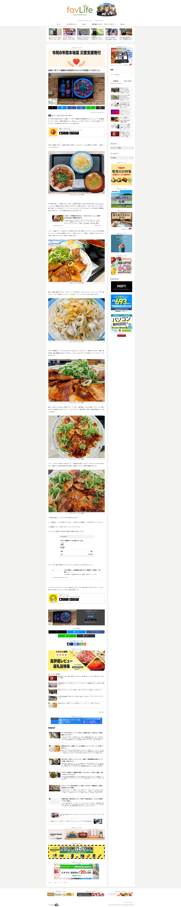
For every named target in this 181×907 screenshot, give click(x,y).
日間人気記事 (127, 81)
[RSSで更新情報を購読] (84, 644)
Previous (47, 34)
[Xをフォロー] (71, 644)
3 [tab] (92, 43)
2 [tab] (90, 43)
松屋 (59, 115)
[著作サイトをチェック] (68, 644)
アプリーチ (79, 130)
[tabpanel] (55, 34)
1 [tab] (88, 43)
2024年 (54, 115)
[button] (100, 107)
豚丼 (71, 115)
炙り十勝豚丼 (65, 115)
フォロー (91, 616)
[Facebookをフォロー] (78, 644)
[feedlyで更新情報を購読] (81, 644)
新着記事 (115, 81)
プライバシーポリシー (129, 902)
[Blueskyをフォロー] (74, 644)
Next (134, 34)
